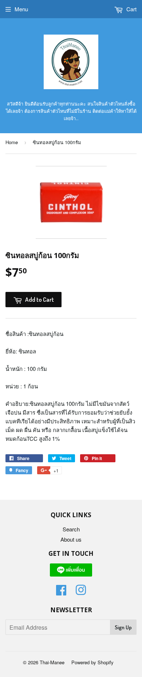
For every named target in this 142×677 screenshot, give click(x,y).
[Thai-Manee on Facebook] (61, 592)
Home (11, 142)
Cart (131, 9)
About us (71, 539)
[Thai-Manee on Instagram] (80, 592)
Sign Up (123, 627)
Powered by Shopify (92, 662)
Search (71, 529)
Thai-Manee (52, 662)
